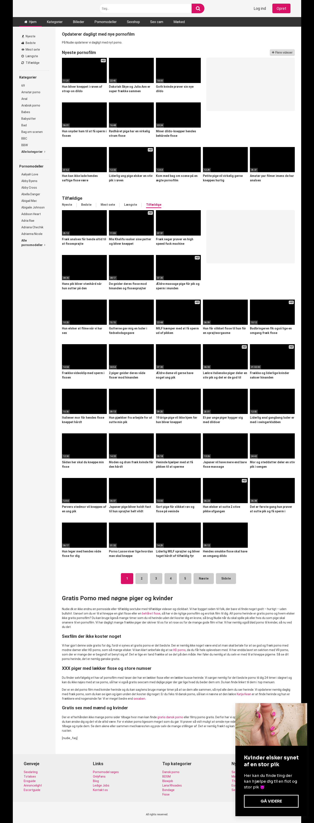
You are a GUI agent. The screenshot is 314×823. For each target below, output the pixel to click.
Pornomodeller (105, 22)
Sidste (226, 578)
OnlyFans (99, 776)
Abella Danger (30, 194)
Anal (24, 99)
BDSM (166, 776)
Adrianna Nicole (32, 234)
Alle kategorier (32, 151)
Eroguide (30, 781)
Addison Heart (31, 214)
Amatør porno (30, 92)
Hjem (33, 22)
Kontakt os (100, 790)
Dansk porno (170, 772)
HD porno (179, 650)
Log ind (260, 8)
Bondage (168, 790)
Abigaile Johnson (33, 207)
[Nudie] (34, 8)
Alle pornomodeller (32, 243)
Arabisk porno (30, 105)
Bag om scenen (32, 132)
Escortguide (32, 790)
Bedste (30, 43)
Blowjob (167, 781)
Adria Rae (27, 220)
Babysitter (28, 118)
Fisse (166, 794)
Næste (203, 578)
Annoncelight (33, 785)
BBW (24, 145)
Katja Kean (244, 694)
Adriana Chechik (32, 227)
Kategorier (55, 22)
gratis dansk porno (170, 717)
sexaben (139, 698)
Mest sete (32, 49)
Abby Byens (29, 181)
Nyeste (30, 36)
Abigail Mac (29, 200)
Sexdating (31, 772)
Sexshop (133, 22)
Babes (25, 112)
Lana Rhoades (172, 785)
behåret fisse (151, 613)
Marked (179, 22)
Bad (24, 125)
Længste (31, 56)
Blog (96, 781)
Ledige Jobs (101, 785)
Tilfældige (32, 62)
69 (23, 85)
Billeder (78, 22)
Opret (281, 8)
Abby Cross (29, 187)
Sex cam (156, 22)
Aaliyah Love (29, 174)
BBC (24, 138)
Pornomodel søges (106, 772)
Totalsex (30, 776)
